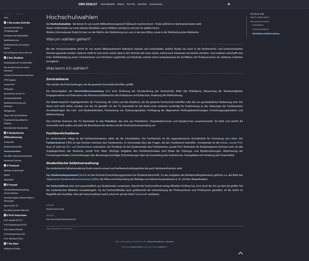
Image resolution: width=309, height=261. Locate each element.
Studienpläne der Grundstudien (18, 62)
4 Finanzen (13, 165)
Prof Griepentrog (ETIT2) (15, 225)
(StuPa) (69, 175)
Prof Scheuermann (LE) (14, 234)
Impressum (169, 242)
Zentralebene (257, 25)
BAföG (7, 175)
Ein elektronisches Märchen (16, 210)
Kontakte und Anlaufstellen (16, 35)
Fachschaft (9, 142)
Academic (161, 247)
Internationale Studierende (16, 128)
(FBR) (59, 142)
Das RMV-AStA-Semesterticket (18, 156)
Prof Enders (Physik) (13, 229)
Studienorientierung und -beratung (15, 104)
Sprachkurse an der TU (14, 93)
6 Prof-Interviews (17, 215)
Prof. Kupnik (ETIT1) (13, 220)
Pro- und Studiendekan (79, 146)
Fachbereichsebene (260, 29)
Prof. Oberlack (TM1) (13, 238)
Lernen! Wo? (9, 84)
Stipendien (9, 179)
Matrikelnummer (11, 40)
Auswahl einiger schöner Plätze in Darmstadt (19, 199)
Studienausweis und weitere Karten (16, 46)
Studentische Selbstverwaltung (265, 33)
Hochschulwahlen (12, 151)
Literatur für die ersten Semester (18, 75)
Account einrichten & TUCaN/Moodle (13, 29)
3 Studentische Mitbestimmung (14, 135)
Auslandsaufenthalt (12, 98)
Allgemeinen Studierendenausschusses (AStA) (72, 179)
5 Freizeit (12, 184)
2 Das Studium (15, 57)
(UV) (92, 91)
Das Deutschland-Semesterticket (61, 219)
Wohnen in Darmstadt (14, 170)
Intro (6, 17)
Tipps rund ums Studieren (15, 115)
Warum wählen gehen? (260, 17)
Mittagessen (9, 111)
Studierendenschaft (13, 146)
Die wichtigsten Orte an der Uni (18, 53)
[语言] (229, 4)
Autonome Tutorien (12, 160)
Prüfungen (8, 89)
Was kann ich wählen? (259, 21)
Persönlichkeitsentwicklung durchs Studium (16, 191)
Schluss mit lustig (12, 248)
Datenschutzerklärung (155, 242)
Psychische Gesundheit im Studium (16, 122)
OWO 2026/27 (87, 4)
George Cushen (136, 247)
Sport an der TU (11, 205)
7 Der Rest (12, 243)
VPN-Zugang (9, 80)
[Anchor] (93, 39)
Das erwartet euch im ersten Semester (16, 69)
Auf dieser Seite (257, 14)
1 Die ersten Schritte (18, 22)
